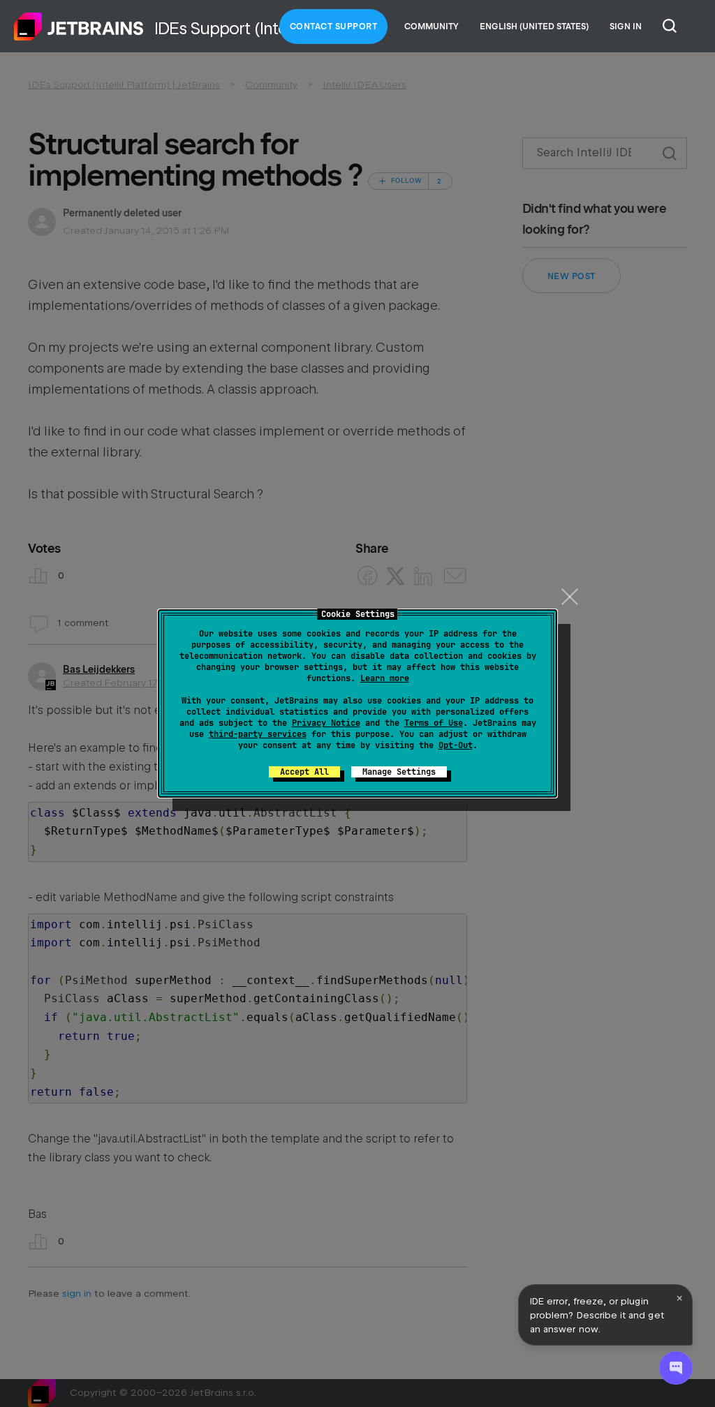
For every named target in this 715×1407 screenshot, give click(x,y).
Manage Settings (399, 771)
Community (431, 26)
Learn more (384, 678)
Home (79, 26)
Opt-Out (455, 745)
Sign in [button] (626, 26)
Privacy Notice (326, 723)
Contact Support (334, 26)
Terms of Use (433, 723)
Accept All (304, 771)
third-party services (258, 734)
